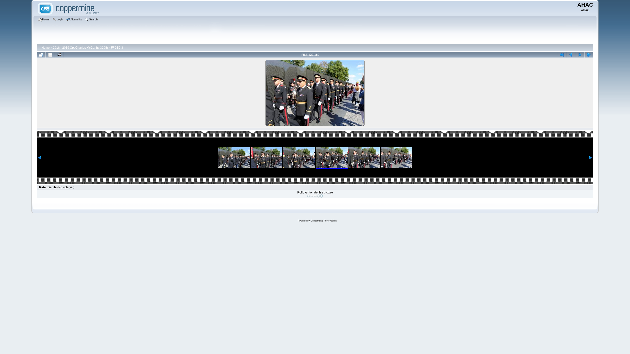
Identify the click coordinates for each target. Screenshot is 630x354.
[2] (312, 196)
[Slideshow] (59, 55)
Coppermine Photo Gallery (324, 221)
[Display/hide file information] (50, 55)
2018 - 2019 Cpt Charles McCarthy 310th (80, 47)
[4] (318, 196)
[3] (315, 196)
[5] (321, 196)
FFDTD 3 (117, 47)
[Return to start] (561, 55)
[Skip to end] (588, 55)
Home (46, 47)
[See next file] (579, 55)
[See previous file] (570, 55)
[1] (308, 196)
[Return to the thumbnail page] (41, 55)
